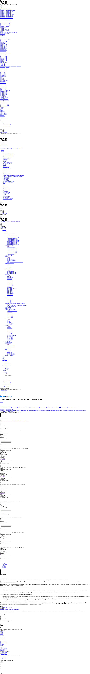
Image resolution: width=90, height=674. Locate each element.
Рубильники (9, 327)
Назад (7, 231)
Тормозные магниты (42, 407)
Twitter (3, 136)
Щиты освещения (55, 407)
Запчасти (8, 258)
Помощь (1, 645)
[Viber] (7, 396)
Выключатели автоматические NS (7, 411)
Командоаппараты (45, 406)
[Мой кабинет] (0, 215)
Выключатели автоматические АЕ (57, 410)
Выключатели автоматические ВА (69, 410)
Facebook (4, 135)
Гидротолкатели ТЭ (22, 406)
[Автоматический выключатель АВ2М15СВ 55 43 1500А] (14, 420)
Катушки (40, 406)
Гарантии (4, 567)
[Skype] (9, 396)
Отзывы (3, 563)
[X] (5, 396)
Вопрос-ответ (2, 650)
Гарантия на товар (3, 642)
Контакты (62, 406)
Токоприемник (36, 407)
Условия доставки (3, 641)
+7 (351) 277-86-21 (4, 118)
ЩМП (60, 407)
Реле (7, 320)
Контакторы (9, 276)
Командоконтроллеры (10, 271)
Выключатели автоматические (12, 235)
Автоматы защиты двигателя (5, 406)
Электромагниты (10, 352)
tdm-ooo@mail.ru (4, 132)
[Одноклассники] (2, 396)
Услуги (1, 633)
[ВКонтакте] (1, 396)
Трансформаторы (10, 345)
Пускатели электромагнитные (12, 311)
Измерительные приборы (34, 406)
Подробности (2, 440)
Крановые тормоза (10, 299)
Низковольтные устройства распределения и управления (17, 305)
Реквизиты (2, 643)
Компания (6, 367)
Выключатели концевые (11, 247)
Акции (1, 632)
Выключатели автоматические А (45, 410)
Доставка (4, 566)
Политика (2, 644)
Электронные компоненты (72, 407)
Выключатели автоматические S (33, 410)
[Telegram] (11, 396)
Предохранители (14, 407)
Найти (2, 662)
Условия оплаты (3, 640)
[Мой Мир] (4, 396)
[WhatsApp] (8, 396)
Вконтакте (4, 656)
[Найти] (1, 6)
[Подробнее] (0, 613)
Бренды (1, 634)
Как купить (4, 564)
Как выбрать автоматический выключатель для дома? (9, 609)
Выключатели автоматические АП (21, 410)
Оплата (3, 565)
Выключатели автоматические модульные (7, 410)
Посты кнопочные (8, 407)
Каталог (1, 631)
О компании (2, 637)
